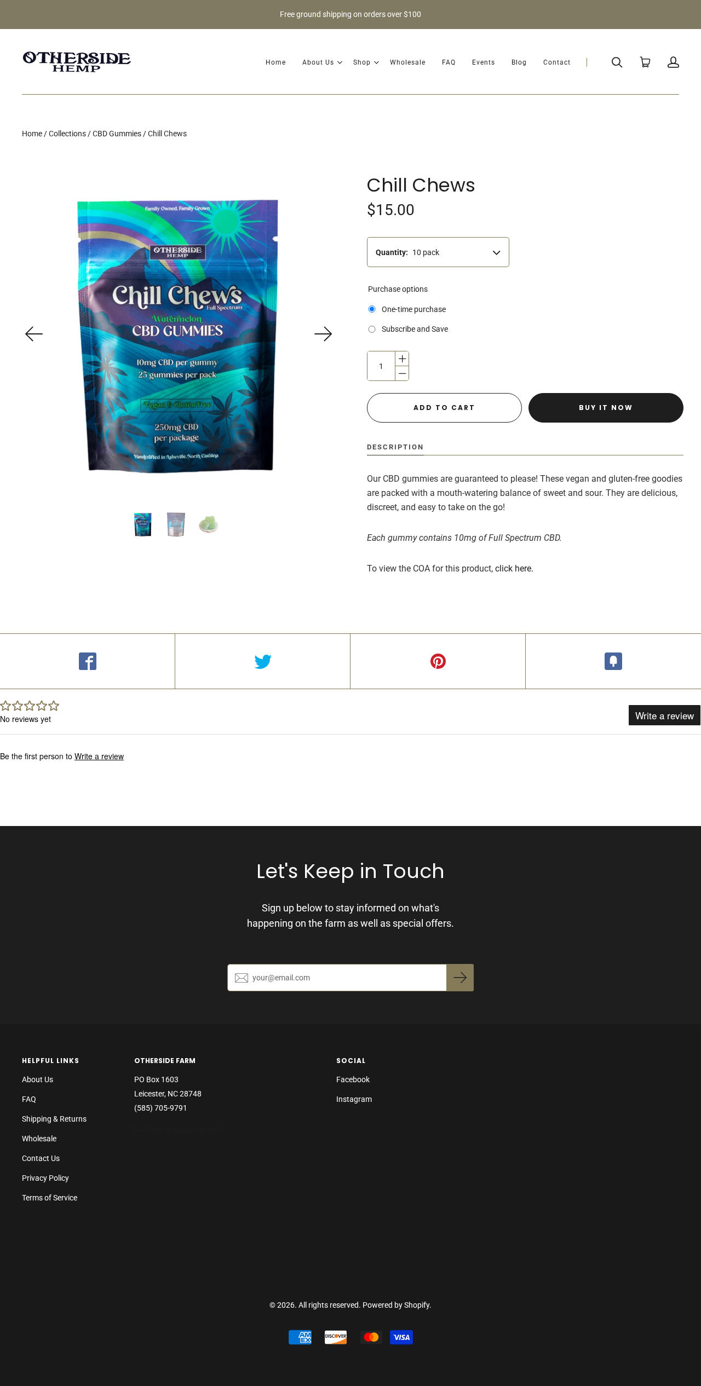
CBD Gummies (117, 133)
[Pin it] (438, 661)
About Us (318, 62)
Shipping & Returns (54, 1118)
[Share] (87, 661)
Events (483, 62)
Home (276, 62)
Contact (557, 62)
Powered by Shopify (396, 1305)
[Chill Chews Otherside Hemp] (143, 524)
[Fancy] (613, 661)
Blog (519, 62)
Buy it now (606, 407)
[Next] (323, 333)
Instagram (354, 1099)
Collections (67, 133)
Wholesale (408, 62)
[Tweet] (262, 661)
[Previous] (34, 333)
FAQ (449, 62)
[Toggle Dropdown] (339, 62)
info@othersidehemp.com (179, 1130)
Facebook (353, 1079)
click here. (514, 568)
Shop (362, 62)
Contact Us (41, 1158)
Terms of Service (49, 1197)
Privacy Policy (45, 1178)
